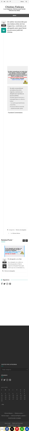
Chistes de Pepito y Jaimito (18, 415)
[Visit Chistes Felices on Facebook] (1, 284)
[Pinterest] (17, 429)
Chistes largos (5, 415)
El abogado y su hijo (15, 259)
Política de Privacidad (17, 423)
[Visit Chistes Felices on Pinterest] (10, 284)
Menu (22, 1)
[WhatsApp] (22, 429)
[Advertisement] (14, 49)
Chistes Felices (14, 6)
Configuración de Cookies (13, 425)
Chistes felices (16, 233)
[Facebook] (7, 429)
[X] (12, 429)
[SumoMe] (27, 429)
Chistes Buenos (8, 413)
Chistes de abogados (21, 230)
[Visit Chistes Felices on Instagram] (7, 284)
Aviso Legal (7, 423)
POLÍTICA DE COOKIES (14, 418)
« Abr (2, 404)
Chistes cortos (19, 413)
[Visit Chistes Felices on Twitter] (4, 284)
